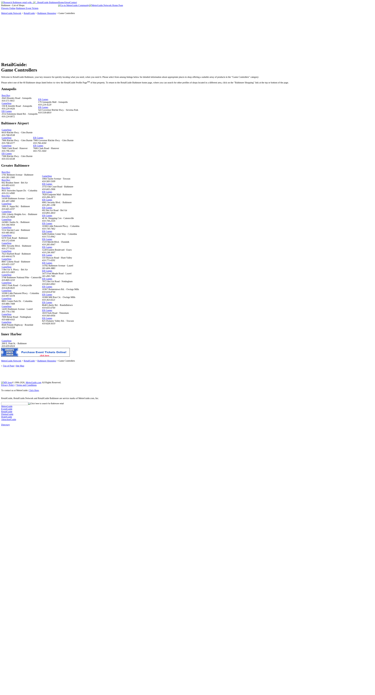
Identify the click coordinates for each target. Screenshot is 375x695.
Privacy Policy (8, 385)
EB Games (7, 111)
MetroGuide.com (33, 382)
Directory (5, 424)
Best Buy (6, 95)
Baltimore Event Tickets (27, 8)
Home (61, 2)
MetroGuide (6, 406)
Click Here (34, 390)
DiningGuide (7, 414)
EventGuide (6, 409)
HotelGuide (6, 417)
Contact (73, 2)
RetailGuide (29, 13)
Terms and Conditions (26, 385)
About (67, 2)
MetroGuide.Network (11, 13)
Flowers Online (8, 8)
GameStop (6, 103)
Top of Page (8, 366)
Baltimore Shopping (46, 13)
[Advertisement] (187, 38)
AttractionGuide (8, 419)
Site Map (20, 366)
